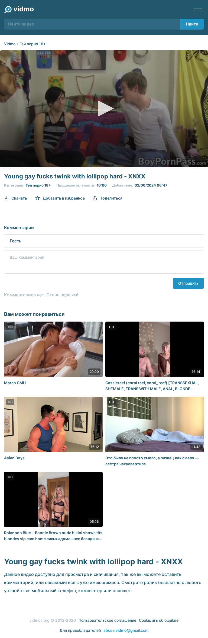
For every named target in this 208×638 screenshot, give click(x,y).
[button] (104, 108)
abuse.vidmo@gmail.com (125, 630)
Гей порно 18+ (33, 43)
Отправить (188, 283)
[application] (104, 108)
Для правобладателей (80, 630)
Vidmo (9, 43)
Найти (192, 24)
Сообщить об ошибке (158, 620)
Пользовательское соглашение (107, 620)
